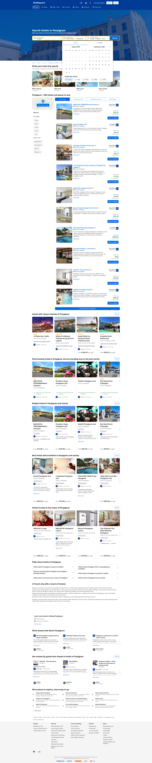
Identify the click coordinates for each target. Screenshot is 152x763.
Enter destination (40, 37)
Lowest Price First (78, 99)
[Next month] (110, 47)
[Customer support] (90, 3)
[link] (42, 120)
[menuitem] (36, 7)
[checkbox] (85, 53)
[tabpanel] (87, 63)
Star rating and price (96, 99)
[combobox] (47, 38)
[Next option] (119, 81)
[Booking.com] (39, 3)
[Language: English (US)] (86, 3)
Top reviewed (112, 99)
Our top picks (62, 99)
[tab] (75, 43)
